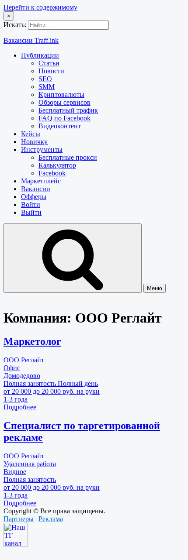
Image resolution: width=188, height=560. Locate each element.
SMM (46, 86)
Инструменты (42, 149)
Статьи (48, 63)
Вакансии (35, 188)
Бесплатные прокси (67, 157)
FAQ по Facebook (64, 118)
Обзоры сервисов (64, 102)
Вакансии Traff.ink (31, 40)
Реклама (50, 518)
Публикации (40, 55)
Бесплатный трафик (68, 110)
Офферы (33, 196)
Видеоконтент (59, 126)
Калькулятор (57, 165)
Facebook (52, 173)
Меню (154, 288)
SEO (45, 78)
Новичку (34, 141)
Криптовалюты (61, 94)
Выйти (31, 212)
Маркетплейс (41, 181)
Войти (30, 204)
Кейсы (30, 133)
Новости (51, 71)
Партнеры (18, 518)
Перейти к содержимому (40, 7)
